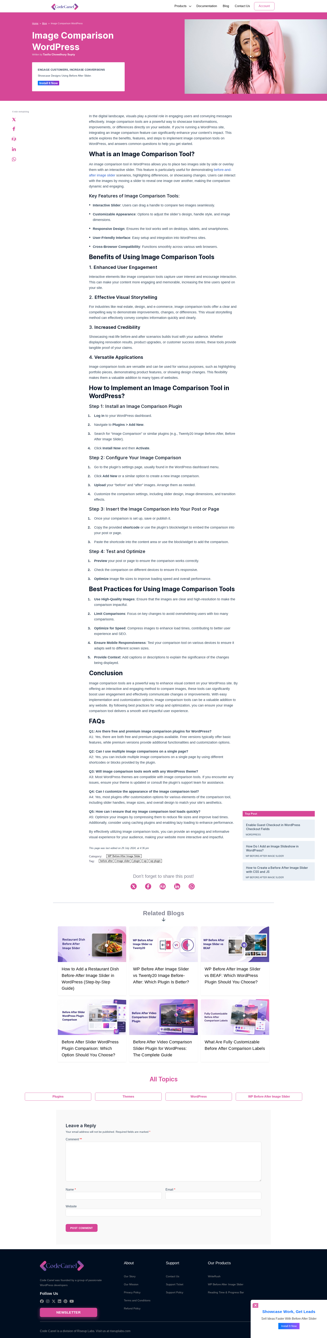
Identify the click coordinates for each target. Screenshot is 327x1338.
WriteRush (214, 1276)
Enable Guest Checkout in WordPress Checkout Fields (273, 827)
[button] (180, 6)
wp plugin (155, 860)
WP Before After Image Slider (124, 856)
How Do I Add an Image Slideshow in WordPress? (272, 848)
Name (71, 1189)
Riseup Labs (85, 1331)
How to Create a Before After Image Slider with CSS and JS (277, 870)
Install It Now (48, 83)
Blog (226, 6)
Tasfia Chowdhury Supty (59, 54)
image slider (123, 860)
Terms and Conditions (137, 1300)
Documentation (206, 6)
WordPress (253, 834)
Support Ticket (174, 1284)
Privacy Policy (132, 1292)
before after (106, 860)
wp (145, 860)
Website (71, 1206)
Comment (74, 1139)
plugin (136, 860)
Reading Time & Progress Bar (226, 1292)
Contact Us (242, 6)
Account (264, 6)
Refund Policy (132, 1308)
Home (35, 23)
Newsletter (68, 1312)
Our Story (130, 1276)
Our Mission (131, 1284)
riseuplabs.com (120, 1331)
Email (170, 1189)
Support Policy (174, 1292)
